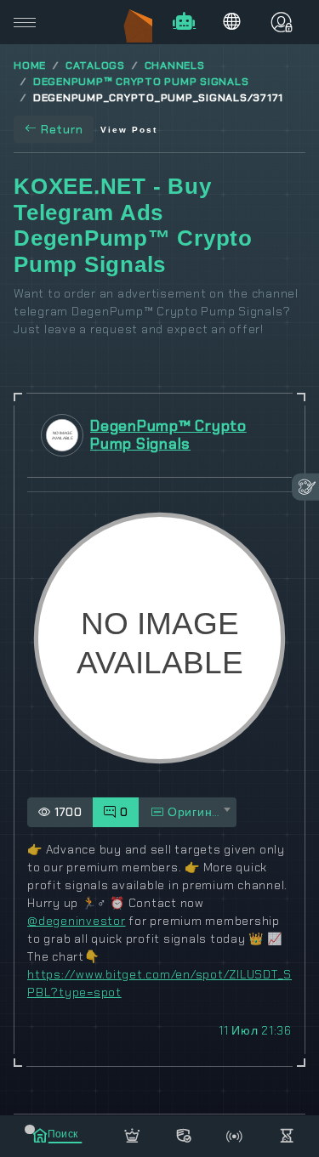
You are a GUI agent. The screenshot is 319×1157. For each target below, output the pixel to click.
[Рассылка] (235, 1133)
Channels (175, 65)
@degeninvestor (76, 920)
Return (62, 129)
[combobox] (187, 812)
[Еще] (287, 1133)
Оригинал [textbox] (195, 812)
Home (30, 65)
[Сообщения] (183, 1133)
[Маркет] (132, 1133)
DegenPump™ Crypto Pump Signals (141, 81)
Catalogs (95, 65)
